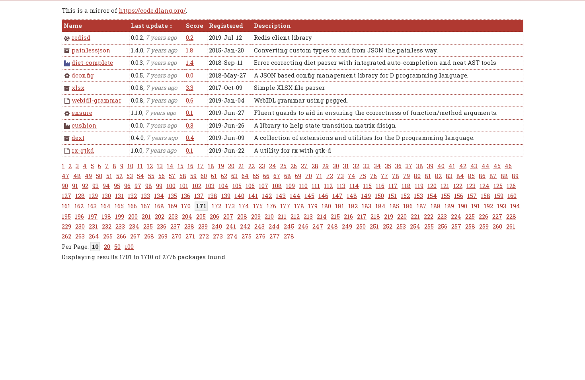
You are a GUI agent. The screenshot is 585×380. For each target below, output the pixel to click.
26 (294, 166)
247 (317, 226)
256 (442, 226)
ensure (82, 112)
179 (313, 206)
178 (299, 206)
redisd (81, 37)
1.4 (190, 62)
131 (119, 196)
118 (406, 186)
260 (497, 226)
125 (498, 186)
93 (95, 186)
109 (290, 186)
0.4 (190, 138)
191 (475, 206)
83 (449, 176)
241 (231, 226)
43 (474, 166)
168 (159, 206)
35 (388, 166)
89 (515, 176)
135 (172, 196)
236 (161, 226)
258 (470, 226)
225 (470, 216)
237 (175, 226)
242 (245, 226)
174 (244, 206)
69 (298, 176)
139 (225, 196)
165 (119, 206)
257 (456, 226)
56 (161, 176)
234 (134, 226)
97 (138, 186)
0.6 (189, 100)
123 (471, 186)
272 (204, 236)
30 (336, 166)
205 (201, 216)
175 (258, 206)
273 (218, 236)
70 (308, 176)
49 (88, 176)
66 (266, 176)
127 (66, 196)
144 (295, 196)
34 (377, 166)
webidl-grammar (96, 100)
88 (504, 176)
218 (375, 216)
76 (373, 176)
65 (256, 176)
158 (485, 196)
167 (145, 206)
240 (217, 226)
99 (159, 186)
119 (419, 186)
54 (140, 176)
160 (512, 196)
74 (351, 176)
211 (282, 216)
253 (401, 226)
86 (482, 176)
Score (194, 25)
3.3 (189, 87)
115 (367, 186)
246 (303, 226)
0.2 (189, 37)
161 (66, 206)
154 (432, 196)
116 (380, 186)
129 (93, 196)
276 (260, 236)
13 (160, 166)
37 (409, 166)
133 (145, 196)
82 (438, 176)
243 (259, 226)
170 (186, 206)
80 (417, 176)
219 (388, 216)
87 (493, 176)
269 (163, 236)
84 (460, 176)
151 (392, 196)
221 (415, 216)
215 (335, 216)
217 (362, 216)
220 (402, 216)
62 (224, 176)
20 (231, 166)
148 (352, 196)
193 (501, 206)
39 (430, 166)
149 (366, 196)
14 (170, 166)
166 (132, 206)
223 (442, 216)
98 (148, 186)
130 (106, 196)
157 (472, 196)
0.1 (189, 112)
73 (340, 176)
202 (159, 216)
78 (395, 176)
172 (216, 206)
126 (511, 186)
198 (106, 216)
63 (234, 176)
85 (471, 176)
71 (319, 176)
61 (214, 176)
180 (326, 206)
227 (497, 216)
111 (316, 186)
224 (456, 216)
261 (510, 226)
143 (281, 196)
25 (283, 166)
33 (366, 166)
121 (445, 186)
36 (398, 166)
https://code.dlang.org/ (152, 10)
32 (356, 166)
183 (366, 206)
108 (277, 186)
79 (406, 176)
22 (251, 166)
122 (457, 186)
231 (93, 226)
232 (106, 226)
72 (329, 176)
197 (93, 216)
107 (263, 186)
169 (172, 206)
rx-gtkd (83, 150)
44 (485, 166)
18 (211, 166)
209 (256, 216)
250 (361, 226)
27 (304, 166)
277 (274, 236)
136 (185, 196)
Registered (226, 25)
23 (262, 166)
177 (285, 206)
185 (394, 206)
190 (462, 206)
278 (289, 236)
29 (325, 166)
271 (190, 236)
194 (515, 206)
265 (108, 236)
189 (449, 206)
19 (221, 166)
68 (287, 176)
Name (73, 25)
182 (353, 206)
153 (418, 196)
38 (419, 166)
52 (119, 176)
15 (180, 166)
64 (245, 176)
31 (346, 166)
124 (484, 186)
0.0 (189, 75)
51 (109, 176)
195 (66, 216)
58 (182, 176)
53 (130, 176)
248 (332, 226)
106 (250, 186)
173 (230, 206)
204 (187, 216)
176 (271, 206)
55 (151, 176)
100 (171, 186)
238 (189, 226)
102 (196, 186)
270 (176, 236)
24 (272, 166)
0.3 (189, 125)
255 (429, 226)
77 (384, 176)
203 (173, 216)
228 (511, 216)
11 (140, 166)
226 (483, 216)
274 (232, 236)
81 (428, 176)
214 (322, 216)
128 (80, 196)
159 (498, 196)
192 (488, 206)
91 (75, 186)
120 (432, 186)
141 (253, 196)
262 (66, 236)
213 (308, 216)
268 (149, 236)
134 (159, 196)
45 (497, 166)
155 (445, 196)
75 (362, 176)
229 (66, 226)
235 (148, 226)
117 (393, 186)
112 (328, 186)
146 (323, 196)
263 (80, 236)
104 (223, 186)
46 (508, 166)
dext (78, 138)
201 (146, 216)
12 (150, 166)
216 (348, 216)
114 (354, 186)
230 (80, 226)
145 (309, 196)
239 (203, 226)
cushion (84, 125)
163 (92, 206)
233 (120, 226)
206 (214, 216)
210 (269, 216)
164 (106, 206)
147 (337, 196)
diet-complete (92, 62)
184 (380, 206)
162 (79, 206)
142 (267, 196)
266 (121, 236)
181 (339, 206)
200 (133, 216)
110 (303, 186)
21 (241, 166)
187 (422, 206)
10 (130, 166)
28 (315, 166)
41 (451, 166)
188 (436, 206)
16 (190, 166)
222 (428, 216)
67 (276, 176)
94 (106, 186)
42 (462, 166)
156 (458, 196)
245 (289, 226)
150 (379, 196)
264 (94, 236)
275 (247, 236)
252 (387, 226)
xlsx (78, 87)
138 (212, 196)
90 (65, 186)
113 (341, 186)
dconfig (83, 75)
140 (239, 196)
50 (99, 176)
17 (200, 166)
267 (135, 236)
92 (85, 186)
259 (484, 226)
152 (405, 196)
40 (441, 166)
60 (204, 176)
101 (183, 186)
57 (172, 176)
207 (228, 216)
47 (65, 176)
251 (374, 226)
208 (242, 216)
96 (127, 186)
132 (132, 196)
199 (119, 216)
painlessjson (91, 50)
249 (347, 226)
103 (209, 186)
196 (79, 216)
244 (274, 226)
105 (237, 186)
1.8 (189, 50)
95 (117, 186)
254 (415, 226)
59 (193, 176)
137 (199, 196)
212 (295, 216)
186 (408, 206)
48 (77, 176)
